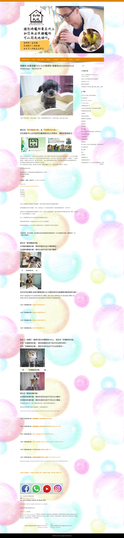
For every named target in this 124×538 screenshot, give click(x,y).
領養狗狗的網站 (58, 516)
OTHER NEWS (85, 103)
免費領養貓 (48, 514)
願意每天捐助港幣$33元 (38, 328)
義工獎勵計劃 (84, 147)
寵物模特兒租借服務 (86, 118)
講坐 (82, 152)
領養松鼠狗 (38, 516)
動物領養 (68, 514)
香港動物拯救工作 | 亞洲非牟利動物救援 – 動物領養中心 (93, 163)
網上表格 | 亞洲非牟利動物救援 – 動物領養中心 (92, 144)
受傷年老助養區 (85, 116)
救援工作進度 (41, 59)
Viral (63, 535)
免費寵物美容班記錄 (86, 111)
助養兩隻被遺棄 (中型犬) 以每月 (40, 449)
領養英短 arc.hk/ (85, 81)
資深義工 (83, 154)
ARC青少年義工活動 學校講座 (88, 95)
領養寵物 (34, 516)
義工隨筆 (83, 149)
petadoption (32, 514)
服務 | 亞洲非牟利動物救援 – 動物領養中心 (91, 131)
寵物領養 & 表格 (25, 59)
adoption (27, 514)
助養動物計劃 (49, 130)
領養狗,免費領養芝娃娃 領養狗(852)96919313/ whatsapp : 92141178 (61, 525)
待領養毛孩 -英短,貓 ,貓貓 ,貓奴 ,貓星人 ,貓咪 (92, 86)
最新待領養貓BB (85, 84)
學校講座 (71, 59)
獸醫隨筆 (83, 142)
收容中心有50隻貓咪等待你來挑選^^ (90, 79)
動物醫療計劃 (33, 130)
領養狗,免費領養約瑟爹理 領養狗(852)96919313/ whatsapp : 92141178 (36, 525)
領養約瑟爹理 (65, 516)
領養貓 (75, 516)
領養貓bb (22, 517)
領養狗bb (52, 516)
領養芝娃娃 (71, 516)
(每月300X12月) (53, 426)
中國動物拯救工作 (85, 105)
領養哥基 (29, 516)
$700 (50, 449)
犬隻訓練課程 (84, 139)
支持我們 (77, 59)
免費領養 (38, 514)
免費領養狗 (42, 514)
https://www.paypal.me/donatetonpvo (29, 186)
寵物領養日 (73, 514)
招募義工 (48, 59)
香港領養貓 (35, 517)
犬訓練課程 (84, 136)
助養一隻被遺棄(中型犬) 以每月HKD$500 (42, 434)
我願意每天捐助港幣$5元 (38, 304)
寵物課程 (83, 121)
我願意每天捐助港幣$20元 (39, 320)
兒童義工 (83, 113)
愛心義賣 (83, 129)
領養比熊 (44, 516)
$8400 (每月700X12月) (54, 457)
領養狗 (47, 516)
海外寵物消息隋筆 (85, 134)
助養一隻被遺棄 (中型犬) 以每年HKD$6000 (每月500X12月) (47, 441)
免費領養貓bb (55, 514)
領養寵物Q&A (84, 157)
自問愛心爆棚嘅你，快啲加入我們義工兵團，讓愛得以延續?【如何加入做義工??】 (41, 472)
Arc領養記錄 (84, 98)
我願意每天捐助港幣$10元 (39, 312)
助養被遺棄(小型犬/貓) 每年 (39, 426)
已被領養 (28, 511)
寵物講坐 (83, 123)
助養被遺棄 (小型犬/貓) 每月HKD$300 (42, 418)
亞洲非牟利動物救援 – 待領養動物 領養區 (91, 108)
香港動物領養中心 (29, 517)
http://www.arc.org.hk (28, 498)
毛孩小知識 (63, 59)
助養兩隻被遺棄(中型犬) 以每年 (40, 457)
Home (33, 59)
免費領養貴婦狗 (61, 514)
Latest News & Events (86, 100)
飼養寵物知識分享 (85, 160)
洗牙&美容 (55, 59)
